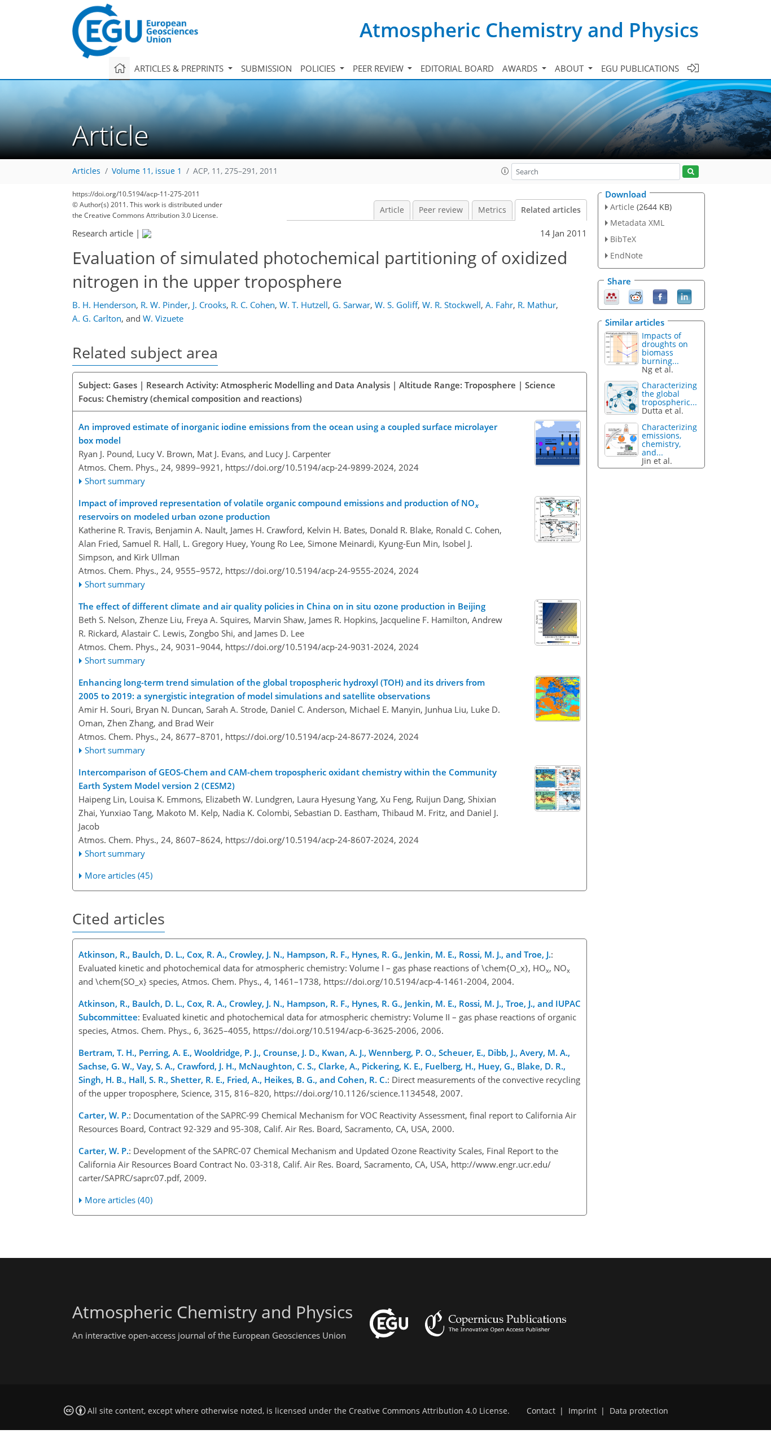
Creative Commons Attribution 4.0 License (428, 1411)
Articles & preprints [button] (180, 68)
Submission (266, 68)
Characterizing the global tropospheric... (669, 393)
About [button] (570, 68)
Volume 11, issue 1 (147, 171)
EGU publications (640, 68)
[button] (505, 171)
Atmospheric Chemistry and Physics (529, 29)
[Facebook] (660, 295)
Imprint (582, 1411)
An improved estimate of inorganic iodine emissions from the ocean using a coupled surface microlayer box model (287, 433)
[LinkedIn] (684, 295)
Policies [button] (319, 68)
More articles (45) (118, 875)
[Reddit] (635, 295)
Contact (541, 1411)
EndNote (626, 255)
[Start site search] (690, 171)
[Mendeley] (611, 295)
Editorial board (457, 68)
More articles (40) (118, 1199)
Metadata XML (637, 222)
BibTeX (623, 239)
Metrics (492, 210)
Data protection (639, 1411)
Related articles (551, 210)
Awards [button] (521, 68)
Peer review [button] (379, 68)
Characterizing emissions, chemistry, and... (669, 440)
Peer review (441, 210)
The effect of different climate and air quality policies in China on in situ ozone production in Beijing (281, 606)
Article (392, 210)
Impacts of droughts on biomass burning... (665, 348)
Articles (86, 171)
